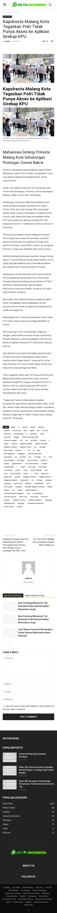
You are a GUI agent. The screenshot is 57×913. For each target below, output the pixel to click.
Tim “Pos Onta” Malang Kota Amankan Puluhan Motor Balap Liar (43, 542)
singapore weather (11, 480)
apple (32, 430)
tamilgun (48, 480)
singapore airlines (29, 477)
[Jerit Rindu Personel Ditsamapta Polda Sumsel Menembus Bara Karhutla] (10, 632)
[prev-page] (4, 643)
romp (25, 470)
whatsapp (48, 500)
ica (29, 450)
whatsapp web (9, 503)
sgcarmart (45, 473)
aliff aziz (41, 427)
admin (7, 41)
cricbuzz (43, 440)
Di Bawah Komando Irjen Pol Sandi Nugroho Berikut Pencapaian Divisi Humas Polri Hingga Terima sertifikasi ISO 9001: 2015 (15, 545)
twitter (49, 487)
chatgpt (16, 437)
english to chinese (10, 447)
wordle (19, 506)
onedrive (44, 460)
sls (32, 480)
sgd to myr (8, 477)
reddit (22, 467)
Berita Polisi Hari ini (25, 899)
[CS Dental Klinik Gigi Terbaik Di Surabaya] (10, 757)
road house (8, 470)
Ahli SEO (48, 887)
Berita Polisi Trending (43, 899)
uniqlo (19, 490)
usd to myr (23, 497)
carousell (7, 437)
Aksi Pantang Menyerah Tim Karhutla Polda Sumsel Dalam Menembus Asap (33, 606)
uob (28, 493)
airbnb (32, 427)
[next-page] (9, 643)
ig (33, 450)
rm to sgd (31, 467)
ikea (38, 450)
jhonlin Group (28, 887)
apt (38, 430)
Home (5, 12)
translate (18, 487)
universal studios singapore (14, 493)
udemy (6, 490)
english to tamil (25, 447)
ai (19, 427)
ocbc (50, 457)
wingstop (21, 503)
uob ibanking (37, 493)
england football (26, 444)
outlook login (9, 467)
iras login (37, 457)
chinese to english (10, 440)
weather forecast (19, 500)
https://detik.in (28, 582)
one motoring (32, 460)
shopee (17, 477)
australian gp (18, 434)
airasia (25, 427)
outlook (44, 463)
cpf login (34, 440)
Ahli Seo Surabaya (39, 890)
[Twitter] (12, 47)
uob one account (10, 497)
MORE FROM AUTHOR (34, 596)
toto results (8, 487)
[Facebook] (5, 47)
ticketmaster (39, 483)
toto (48, 483)
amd (25, 430)
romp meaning (35, 470)
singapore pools (45, 477)
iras (29, 457)
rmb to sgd (42, 467)
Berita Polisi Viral (9, 899)
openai (6, 463)
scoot (36, 473)
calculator (33, 434)
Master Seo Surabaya (31, 893)
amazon (7, 430)
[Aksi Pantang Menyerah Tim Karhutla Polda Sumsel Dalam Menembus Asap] (10, 606)
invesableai (8, 457)
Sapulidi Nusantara (41, 902)
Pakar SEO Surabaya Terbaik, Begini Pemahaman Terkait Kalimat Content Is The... (36, 784)
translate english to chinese (34, 487)
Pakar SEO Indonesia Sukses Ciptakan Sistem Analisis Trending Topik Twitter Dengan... (36, 770)
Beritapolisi (32, 896)
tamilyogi (7, 483)
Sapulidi (28, 902)
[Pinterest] (18, 47)
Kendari (23, 896)
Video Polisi (28, 905)
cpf (26, 440)
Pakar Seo (39, 887)
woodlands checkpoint (35, 503)
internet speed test (35, 453)
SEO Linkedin (13, 890)
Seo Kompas (25, 890)
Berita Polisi (43, 896)
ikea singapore (9, 453)
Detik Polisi (14, 12)
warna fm (44, 497)
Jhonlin (8, 902)
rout (5, 473)
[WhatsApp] (24, 47)
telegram (28, 483)
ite (45, 457)
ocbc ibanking (9, 460)
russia (25, 473)
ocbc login (20, 460)
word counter (9, 506)
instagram (21, 453)
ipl (16, 457)
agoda (13, 427)
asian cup (7, 434)
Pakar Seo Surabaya (13, 893)
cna (21, 440)
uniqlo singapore (31, 490)
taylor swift (18, 483)
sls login (39, 480)
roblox (17, 470)
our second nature (31, 463)
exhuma (18, 450)
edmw (6, 444)
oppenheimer (17, 463)
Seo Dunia (46, 893)
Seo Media (16, 887)
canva (42, 434)
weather (7, 500)
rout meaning (15, 473)
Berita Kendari (12, 896)
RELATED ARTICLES (13, 596)
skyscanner (25, 480)
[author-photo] (28, 574)
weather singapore (35, 500)
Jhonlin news (18, 902)
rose (46, 470)
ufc (13, 490)
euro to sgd (8, 450)
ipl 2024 (22, 457)
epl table (42, 447)
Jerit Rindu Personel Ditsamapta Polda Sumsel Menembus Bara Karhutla (35, 632)
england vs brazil (41, 444)
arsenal (45, 430)
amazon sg (17, 430)
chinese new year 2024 (30, 437)
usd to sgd (34, 497)
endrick (14, 444)
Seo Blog (6, 887)
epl (35, 447)
